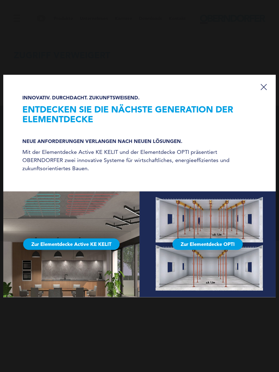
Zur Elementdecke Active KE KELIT (71, 244)
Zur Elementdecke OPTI (208, 244)
